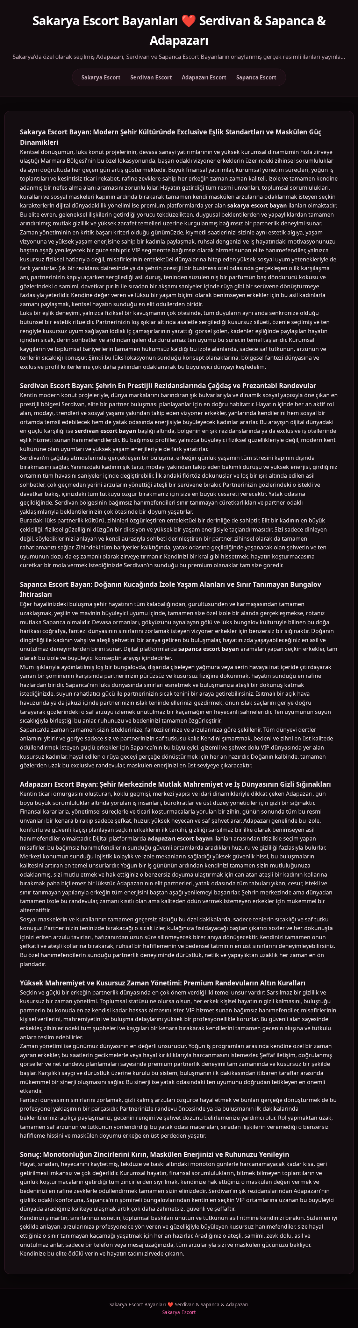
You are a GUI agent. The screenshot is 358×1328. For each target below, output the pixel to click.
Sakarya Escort (101, 77)
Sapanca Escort (256, 77)
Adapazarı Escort (204, 77)
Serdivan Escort (151, 77)
